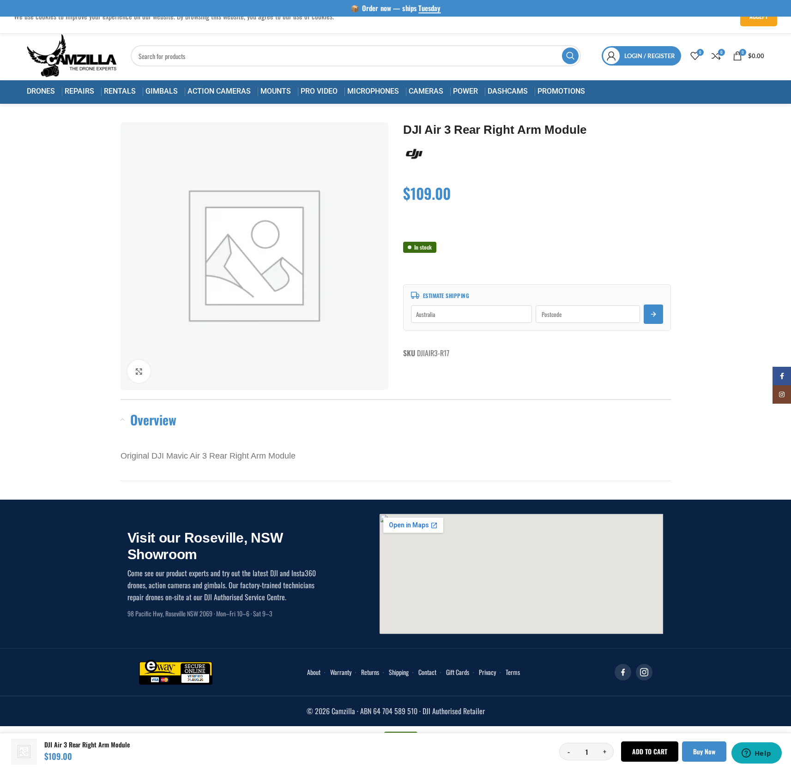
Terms (513, 672)
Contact (427, 672)
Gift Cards (457, 672)
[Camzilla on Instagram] (644, 672)
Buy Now (704, 751)
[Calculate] (653, 314)
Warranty (340, 672)
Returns (370, 672)
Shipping (399, 672)
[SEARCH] (570, 56)
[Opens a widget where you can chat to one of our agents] (756, 753)
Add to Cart (649, 751)
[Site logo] (72, 54)
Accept (758, 16)
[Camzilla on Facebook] (623, 672)
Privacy (487, 672)
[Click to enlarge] (139, 370)
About (313, 672)
